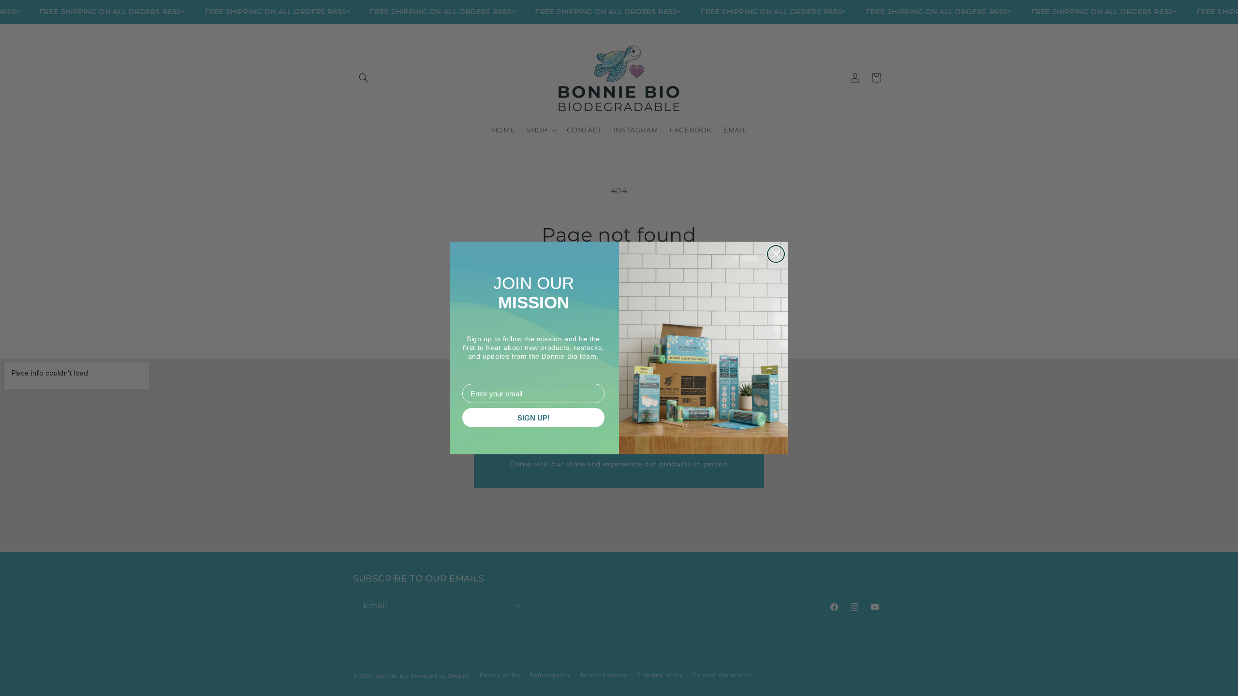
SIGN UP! (533, 418)
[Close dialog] (775, 254)
